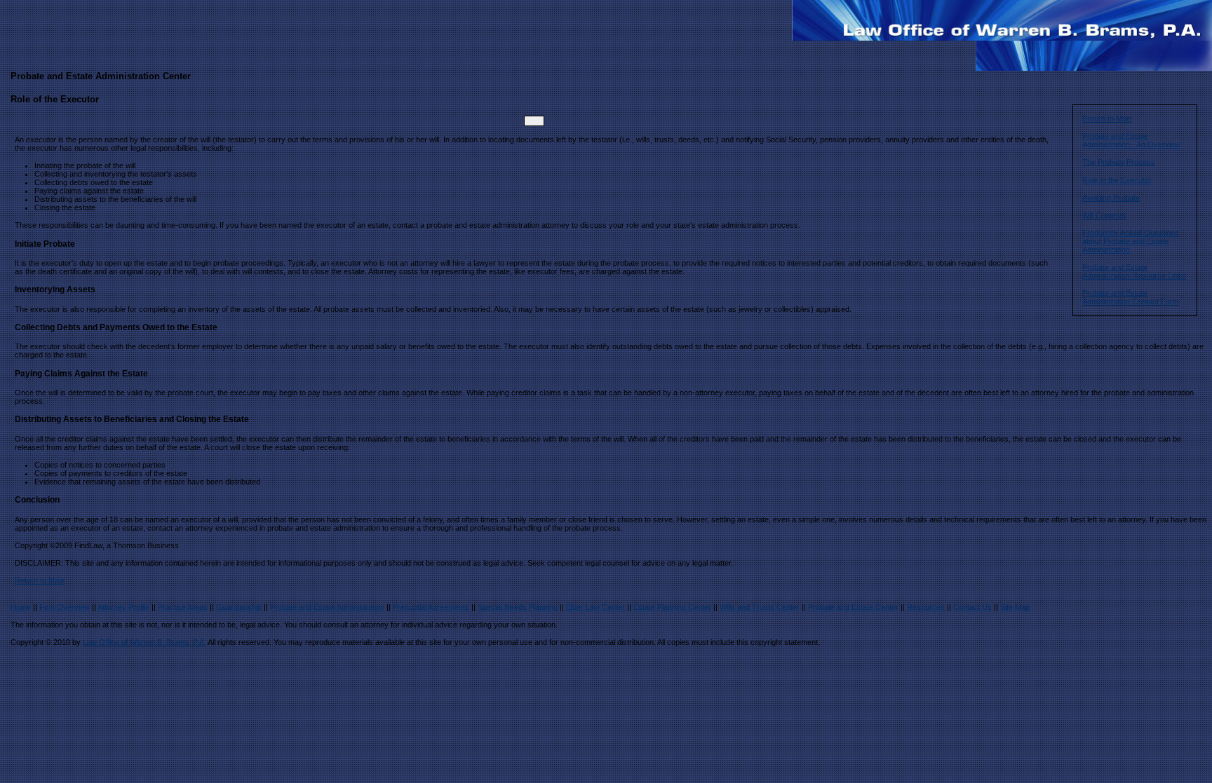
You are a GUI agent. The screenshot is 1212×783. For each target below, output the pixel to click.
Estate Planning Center (672, 607)
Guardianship (239, 607)
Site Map (1015, 607)
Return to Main (1107, 118)
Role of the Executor (1117, 180)
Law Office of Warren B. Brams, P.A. (144, 642)
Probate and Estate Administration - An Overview (1131, 140)
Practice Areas (183, 607)
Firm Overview (64, 607)
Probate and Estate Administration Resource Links (1134, 271)
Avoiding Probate (1111, 197)
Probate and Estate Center (853, 607)
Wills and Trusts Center (760, 607)
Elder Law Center (595, 607)
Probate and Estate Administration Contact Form (1130, 297)
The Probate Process (1118, 162)
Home (21, 607)
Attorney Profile (123, 607)
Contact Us (972, 607)
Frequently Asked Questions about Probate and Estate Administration (1130, 241)
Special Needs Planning (518, 607)
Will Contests (1104, 215)
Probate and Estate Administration (327, 607)
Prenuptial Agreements (431, 607)
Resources (926, 607)
